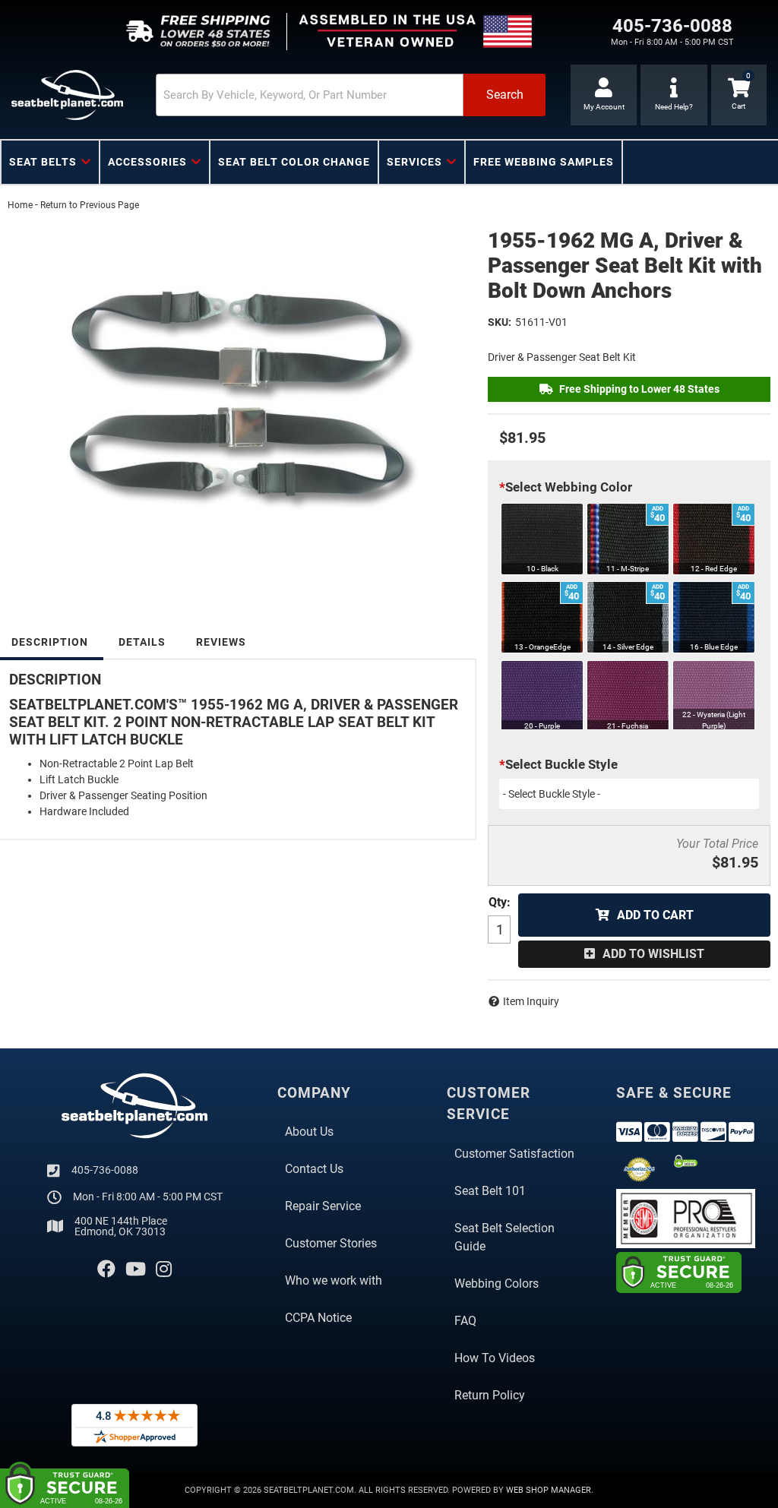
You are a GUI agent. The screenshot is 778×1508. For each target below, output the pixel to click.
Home (20, 205)
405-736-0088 (104, 1170)
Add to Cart (655, 915)
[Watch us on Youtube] (135, 1269)
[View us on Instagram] (164, 1269)
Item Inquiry (531, 1001)
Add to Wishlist (653, 954)
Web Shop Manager (548, 1490)
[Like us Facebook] (106, 1269)
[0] (739, 95)
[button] (351, 95)
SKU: (499, 322)
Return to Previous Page (89, 205)
